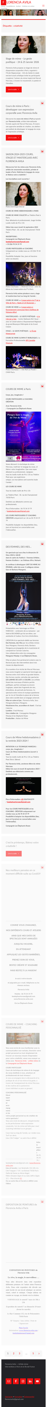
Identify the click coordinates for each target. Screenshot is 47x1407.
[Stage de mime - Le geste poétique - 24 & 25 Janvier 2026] (23, 46)
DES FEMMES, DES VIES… (18, 549)
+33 (22, 801)
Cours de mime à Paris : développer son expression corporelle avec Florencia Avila (21, 111)
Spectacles (9, 1399)
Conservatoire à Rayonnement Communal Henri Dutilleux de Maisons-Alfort (22, 311)
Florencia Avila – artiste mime (26, 1063)
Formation (18, 1399)
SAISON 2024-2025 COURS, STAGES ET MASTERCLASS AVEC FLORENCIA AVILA (22, 160)
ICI (21, 1180)
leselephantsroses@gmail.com (17, 244)
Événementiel (29, 1399)
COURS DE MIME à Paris (18, 391)
